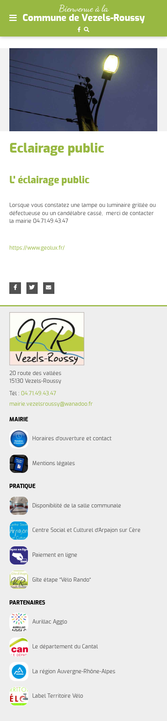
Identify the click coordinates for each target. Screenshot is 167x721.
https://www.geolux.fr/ (37, 248)
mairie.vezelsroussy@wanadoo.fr (51, 404)
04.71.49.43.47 (38, 393)
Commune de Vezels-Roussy (84, 18)
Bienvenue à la (83, 8)
